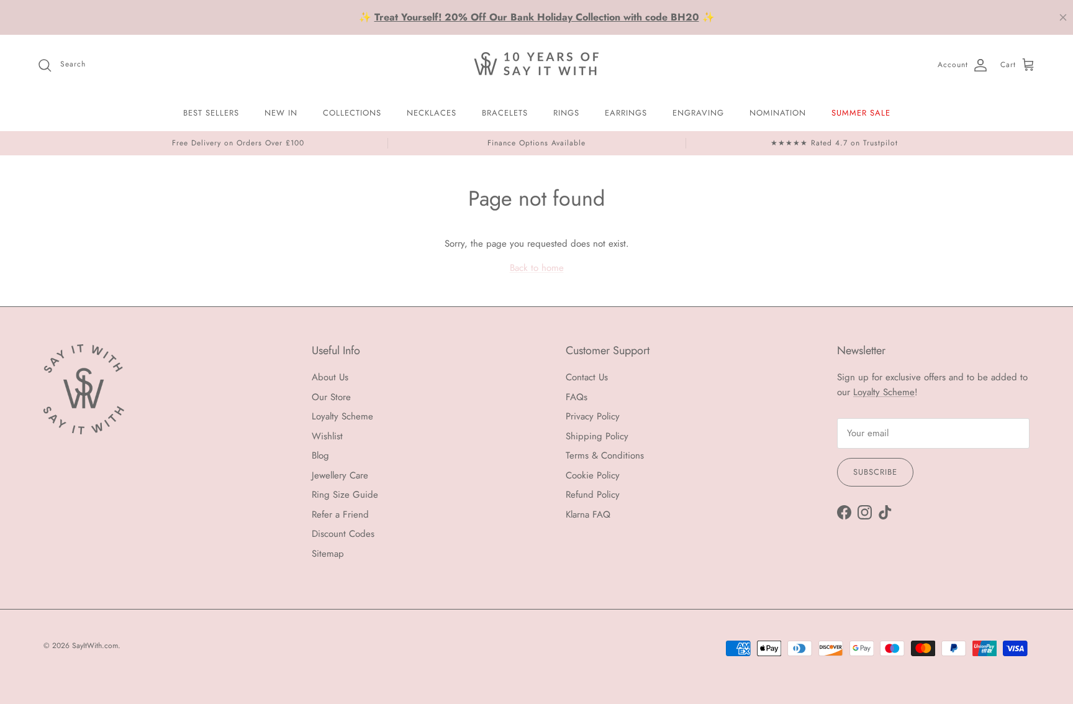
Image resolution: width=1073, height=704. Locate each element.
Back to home (537, 268)
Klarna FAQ (588, 514)
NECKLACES (431, 113)
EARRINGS (626, 113)
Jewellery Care (340, 475)
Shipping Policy (597, 436)
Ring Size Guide (345, 494)
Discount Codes (343, 534)
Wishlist (327, 436)
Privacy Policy (593, 416)
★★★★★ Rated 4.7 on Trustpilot (834, 143)
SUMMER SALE (860, 113)
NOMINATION (777, 113)
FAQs (576, 397)
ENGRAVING (698, 113)
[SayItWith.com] (536, 65)
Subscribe (875, 472)
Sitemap (328, 553)
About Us (330, 377)
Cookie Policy (593, 475)
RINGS (566, 113)
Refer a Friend (340, 514)
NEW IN (281, 113)
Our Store (331, 397)
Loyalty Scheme (342, 416)
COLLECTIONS (352, 113)
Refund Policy (593, 494)
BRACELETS (505, 113)
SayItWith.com (95, 645)
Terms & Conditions (605, 455)
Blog (320, 455)
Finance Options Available (536, 143)
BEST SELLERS (211, 113)
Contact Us (587, 377)
